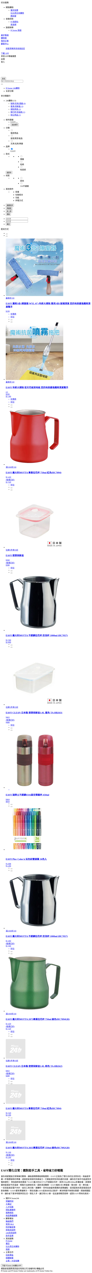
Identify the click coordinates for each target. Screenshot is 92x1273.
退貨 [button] (15, 49)
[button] (46, 16)
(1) (18, 112)
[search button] (2, 84)
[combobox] (46, 81)
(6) (18, 104)
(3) (17, 106)
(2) (16, 109)
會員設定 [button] (21, 49)
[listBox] (46, 229)
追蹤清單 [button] (9, 49)
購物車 (4, 38)
